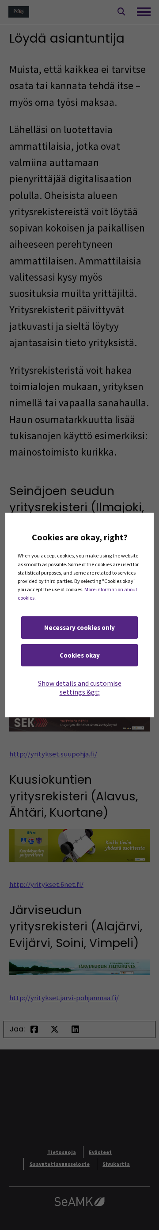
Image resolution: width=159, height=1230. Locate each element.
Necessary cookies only (79, 627)
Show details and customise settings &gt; (79, 687)
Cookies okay (80, 655)
